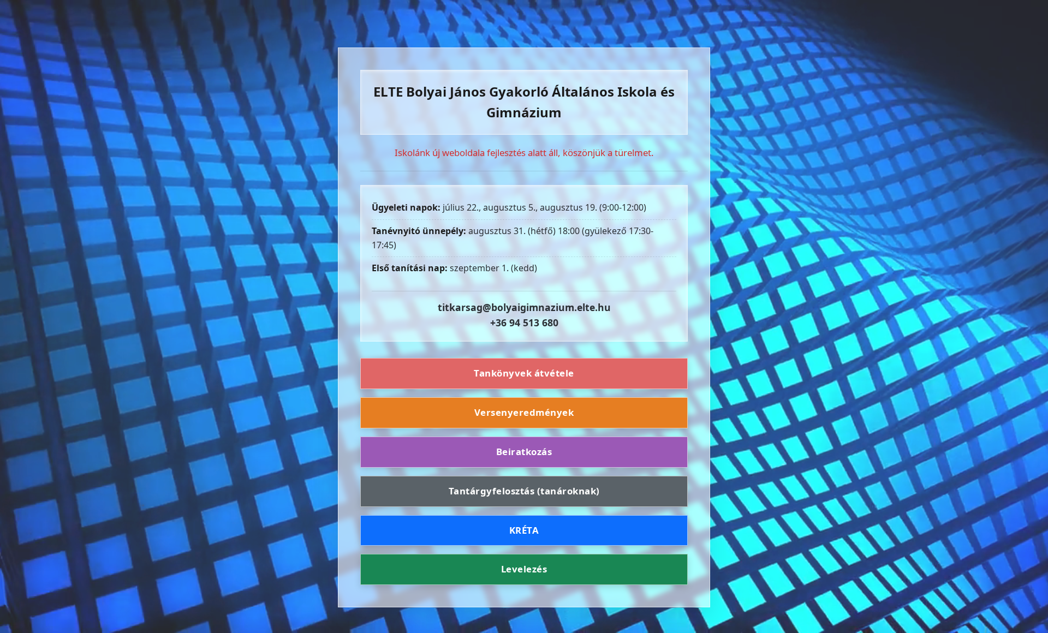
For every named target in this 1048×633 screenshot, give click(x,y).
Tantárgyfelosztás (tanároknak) (524, 491)
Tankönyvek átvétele (524, 373)
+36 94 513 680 (524, 322)
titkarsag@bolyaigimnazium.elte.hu (524, 307)
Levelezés (524, 569)
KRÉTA (524, 530)
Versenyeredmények (524, 412)
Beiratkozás (524, 451)
